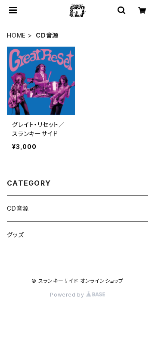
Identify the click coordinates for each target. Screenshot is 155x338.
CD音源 (18, 208)
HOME (16, 35)
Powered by (68, 294)
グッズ (15, 234)
